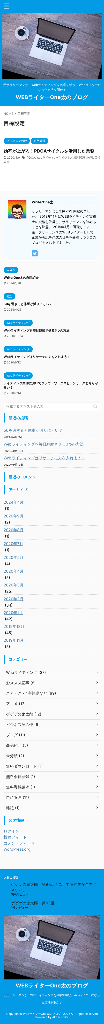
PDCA (31, 157)
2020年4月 (13, 571)
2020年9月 (13, 516)
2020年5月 (13, 557)
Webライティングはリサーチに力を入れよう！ (37, 357)
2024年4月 (13, 502)
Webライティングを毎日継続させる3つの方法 (36, 330)
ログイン (11, 831)
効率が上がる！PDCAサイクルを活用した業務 (49, 151)
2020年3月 (13, 585)
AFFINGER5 (60, 1017)
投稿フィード (15, 837)
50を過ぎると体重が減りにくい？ (28, 304)
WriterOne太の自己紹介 (21, 277)
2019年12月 (14, 626)
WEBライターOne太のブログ (52, 97)
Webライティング (48, 157)
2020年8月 (13, 529)
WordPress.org (17, 849)
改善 (90, 157)
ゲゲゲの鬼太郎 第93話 (32, 903)
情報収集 (80, 157)
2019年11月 (14, 640)
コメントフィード (19, 843)
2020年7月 (13, 543)
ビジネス (67, 157)
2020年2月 (13, 598)
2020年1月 (13, 612)
